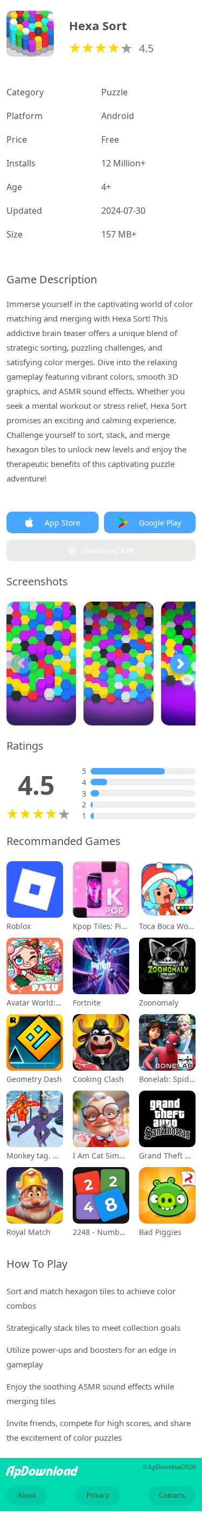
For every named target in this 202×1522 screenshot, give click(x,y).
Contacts (172, 1495)
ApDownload (42, 1471)
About (26, 1495)
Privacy (97, 1495)
